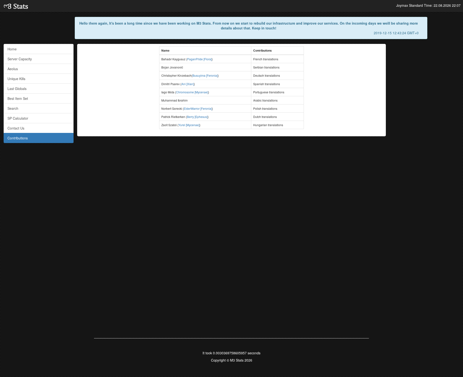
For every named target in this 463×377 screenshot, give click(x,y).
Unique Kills (16, 78)
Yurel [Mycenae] (188, 125)
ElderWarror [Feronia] (198, 108)
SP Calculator (17, 118)
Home (12, 49)
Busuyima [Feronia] (205, 75)
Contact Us (15, 128)
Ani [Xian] (187, 84)
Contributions (17, 138)
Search (12, 108)
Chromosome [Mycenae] (192, 92)
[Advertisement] (424, 116)
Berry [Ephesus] (197, 117)
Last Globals (17, 88)
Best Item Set (17, 98)
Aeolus (12, 68)
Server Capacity (19, 58)
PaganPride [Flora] (199, 59)
